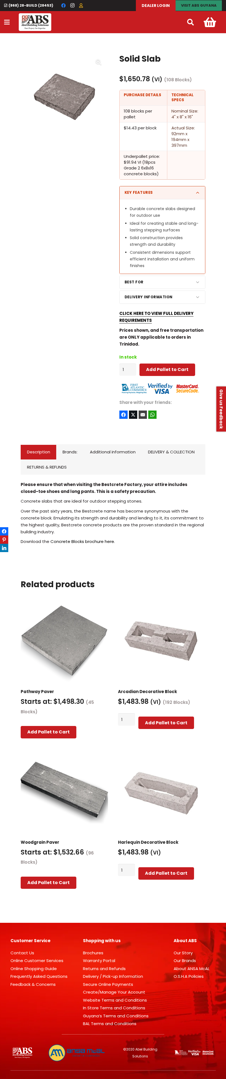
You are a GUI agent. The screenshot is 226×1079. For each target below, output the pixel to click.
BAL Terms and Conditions (109, 1023)
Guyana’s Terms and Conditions (116, 1016)
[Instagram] (72, 5)
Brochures (93, 953)
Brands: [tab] (70, 452)
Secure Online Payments (108, 984)
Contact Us (22, 953)
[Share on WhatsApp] (152, 415)
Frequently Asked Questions (39, 976)
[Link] (35, 22)
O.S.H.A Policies (189, 976)
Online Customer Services (36, 960)
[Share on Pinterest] (4, 539)
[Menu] (7, 22)
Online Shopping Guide (33, 968)
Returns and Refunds (104, 968)
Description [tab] (38, 452)
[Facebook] (63, 5)
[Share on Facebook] (123, 415)
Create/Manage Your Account (114, 992)
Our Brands (185, 960)
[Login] (81, 5)
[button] (190, 22)
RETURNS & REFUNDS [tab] (47, 467)
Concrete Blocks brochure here (82, 541)
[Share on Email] (143, 415)
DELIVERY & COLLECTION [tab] (171, 452)
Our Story (183, 953)
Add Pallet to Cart (167, 369)
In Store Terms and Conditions (114, 1008)
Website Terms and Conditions (115, 1000)
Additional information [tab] (113, 452)
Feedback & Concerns (33, 984)
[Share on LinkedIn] (4, 548)
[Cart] (210, 22)
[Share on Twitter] (133, 415)
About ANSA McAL (191, 968)
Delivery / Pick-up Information (113, 976)
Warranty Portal (99, 960)
